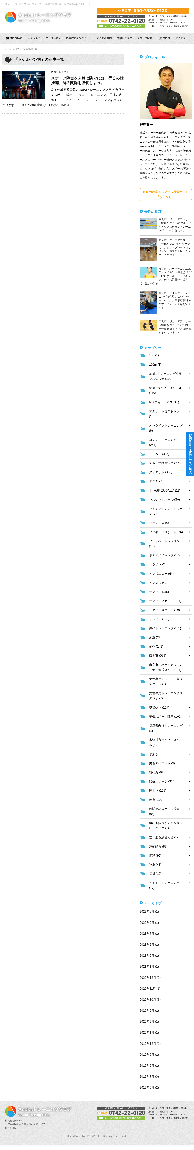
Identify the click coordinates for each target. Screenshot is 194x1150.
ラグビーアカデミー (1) (165, 601)
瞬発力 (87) (156, 772)
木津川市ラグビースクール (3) (166, 742)
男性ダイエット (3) (162, 763)
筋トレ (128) (157, 790)
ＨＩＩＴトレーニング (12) (164, 885)
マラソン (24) (158, 564)
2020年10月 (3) (150, 999)
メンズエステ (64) (161, 573)
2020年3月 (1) (149, 1021)
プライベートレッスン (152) (164, 544)
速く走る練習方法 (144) (165, 837)
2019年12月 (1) (150, 1043)
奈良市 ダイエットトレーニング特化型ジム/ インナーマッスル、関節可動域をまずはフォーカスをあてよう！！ (175, 300)
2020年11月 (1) (150, 988)
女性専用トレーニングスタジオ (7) (166, 696)
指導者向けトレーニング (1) (166, 728)
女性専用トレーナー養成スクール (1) (166, 681)
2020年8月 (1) (149, 1010)
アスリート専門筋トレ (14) (164, 414)
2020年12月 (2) (150, 977)
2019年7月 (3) (149, 1076)
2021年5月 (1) (149, 944)
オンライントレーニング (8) (166, 428)
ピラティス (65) (160, 522)
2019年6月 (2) (149, 1087)
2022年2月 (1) (149, 922)
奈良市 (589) (157, 655)
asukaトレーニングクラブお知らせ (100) (165, 376)
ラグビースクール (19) (164, 610)
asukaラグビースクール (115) (165, 390)
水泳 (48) (155, 754)
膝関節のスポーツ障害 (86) (164, 811)
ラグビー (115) (159, 591)
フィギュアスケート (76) (166, 532)
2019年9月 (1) (149, 1054)
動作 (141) (156, 646)
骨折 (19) (155, 873)
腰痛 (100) (156, 799)
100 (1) (154, 355)
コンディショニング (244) (163, 442)
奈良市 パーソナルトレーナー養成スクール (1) (166, 667)
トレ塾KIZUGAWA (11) (164, 490)
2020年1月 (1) (149, 1032)
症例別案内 (11, 1128)
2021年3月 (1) (149, 955)
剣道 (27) (155, 637)
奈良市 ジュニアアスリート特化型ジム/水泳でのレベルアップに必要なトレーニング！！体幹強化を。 (175, 225)
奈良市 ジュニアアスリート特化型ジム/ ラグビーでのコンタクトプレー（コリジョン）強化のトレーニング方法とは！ (175, 247)
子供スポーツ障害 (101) (165, 716)
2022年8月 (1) (149, 911)
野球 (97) (155, 855)
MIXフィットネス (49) (164, 402)
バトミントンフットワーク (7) (166, 511)
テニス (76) (156, 481)
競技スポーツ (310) (162, 781)
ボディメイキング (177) (165, 555)
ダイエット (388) (160, 472)
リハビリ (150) (159, 619)
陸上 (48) (155, 864)
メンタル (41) (158, 582)
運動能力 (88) (158, 846)
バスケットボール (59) (164, 499)
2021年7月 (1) (149, 933)
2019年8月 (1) (149, 1065)
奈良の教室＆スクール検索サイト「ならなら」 (166, 194)
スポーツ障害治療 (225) (165, 463)
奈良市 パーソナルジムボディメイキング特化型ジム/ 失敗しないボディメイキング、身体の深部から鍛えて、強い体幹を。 (166, 276)
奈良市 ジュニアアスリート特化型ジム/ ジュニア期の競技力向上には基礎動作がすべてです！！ (175, 327)
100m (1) (155, 364)
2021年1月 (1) (149, 966)
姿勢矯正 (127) (159, 707)
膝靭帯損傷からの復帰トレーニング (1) (166, 825)
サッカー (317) (159, 454)
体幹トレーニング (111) (165, 628)
